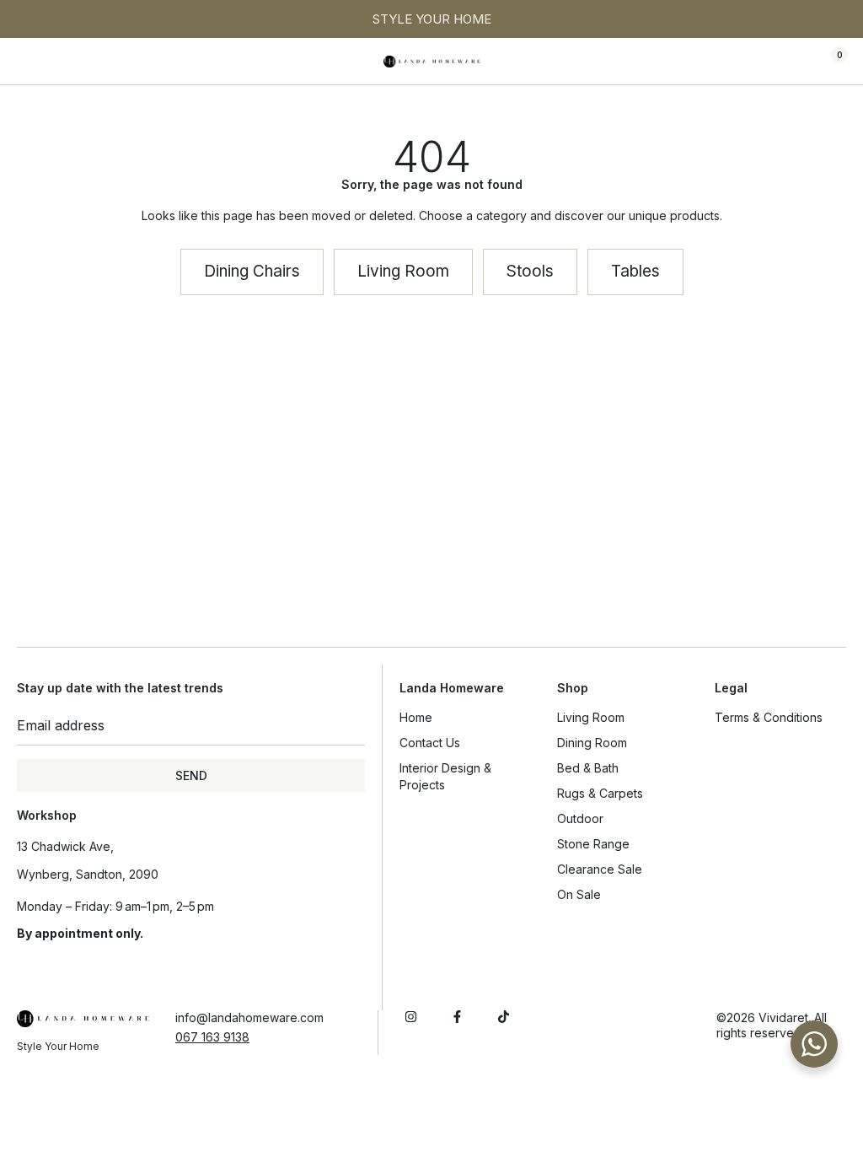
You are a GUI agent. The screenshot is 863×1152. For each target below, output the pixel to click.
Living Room (590, 717)
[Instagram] (411, 1016)
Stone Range (593, 844)
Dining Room (592, 742)
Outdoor (580, 818)
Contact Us (429, 742)
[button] (29, 61)
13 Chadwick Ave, (65, 846)
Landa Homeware (451, 688)
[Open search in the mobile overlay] (780, 61)
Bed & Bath (588, 768)
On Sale (579, 894)
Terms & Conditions (769, 717)
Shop (572, 688)
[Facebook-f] (457, 1016)
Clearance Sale (599, 869)
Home (415, 717)
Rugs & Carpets (600, 793)
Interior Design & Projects (445, 776)
